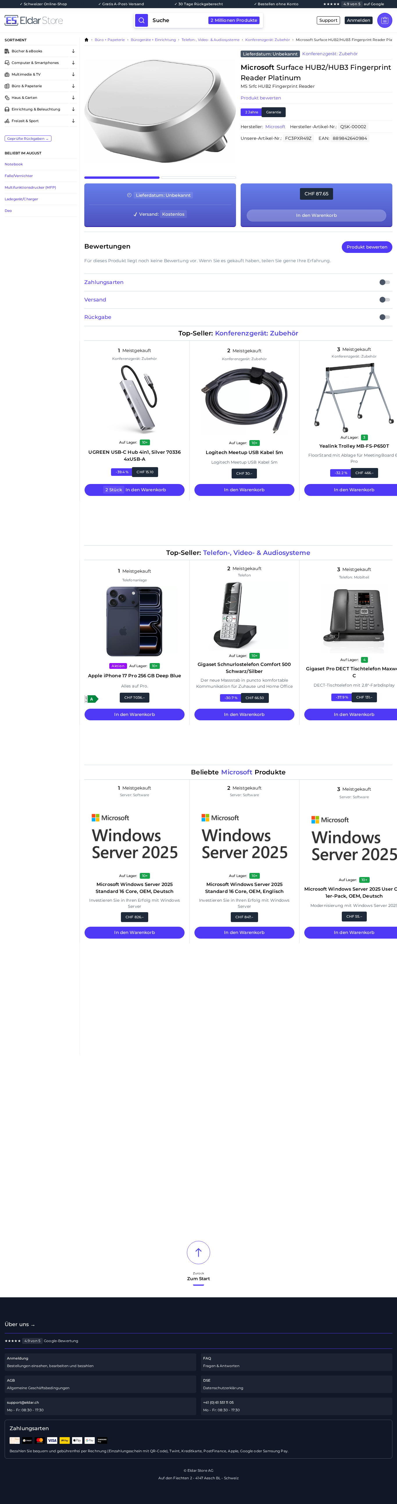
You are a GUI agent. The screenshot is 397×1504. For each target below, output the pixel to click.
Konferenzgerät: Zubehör (267, 40)
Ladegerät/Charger (21, 199)
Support (328, 20)
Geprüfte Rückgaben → (28, 138)
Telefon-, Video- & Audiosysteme (210, 40)
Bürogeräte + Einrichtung (153, 40)
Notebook (14, 164)
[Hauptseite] (69, 20)
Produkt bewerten (261, 98)
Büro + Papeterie (110, 40)
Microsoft (275, 126)
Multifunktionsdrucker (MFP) (30, 187)
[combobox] (205, 20)
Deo (8, 210)
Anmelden (358, 20)
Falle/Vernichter (19, 176)
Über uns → (20, 1324)
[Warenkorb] (384, 20)
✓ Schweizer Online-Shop (43, 4)
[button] (92, 699)
